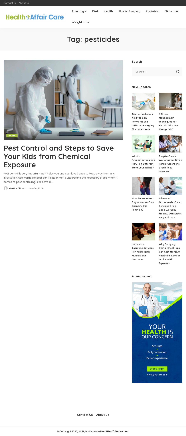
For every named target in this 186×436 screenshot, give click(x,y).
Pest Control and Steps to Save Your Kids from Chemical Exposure (59, 156)
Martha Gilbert (17, 188)
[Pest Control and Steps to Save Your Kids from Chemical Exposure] (63, 100)
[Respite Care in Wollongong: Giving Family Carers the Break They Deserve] (170, 143)
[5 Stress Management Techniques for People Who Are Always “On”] (170, 101)
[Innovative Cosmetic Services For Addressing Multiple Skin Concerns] (143, 232)
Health (12, 135)
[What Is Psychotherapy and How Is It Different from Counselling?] (143, 143)
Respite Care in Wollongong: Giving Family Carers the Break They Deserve (170, 164)
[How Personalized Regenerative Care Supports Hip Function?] (143, 186)
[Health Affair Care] (35, 17)
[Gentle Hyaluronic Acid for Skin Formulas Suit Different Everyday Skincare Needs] (143, 101)
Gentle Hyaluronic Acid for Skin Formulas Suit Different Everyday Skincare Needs (143, 121)
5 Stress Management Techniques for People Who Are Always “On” (168, 121)
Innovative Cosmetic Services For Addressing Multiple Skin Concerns (143, 252)
